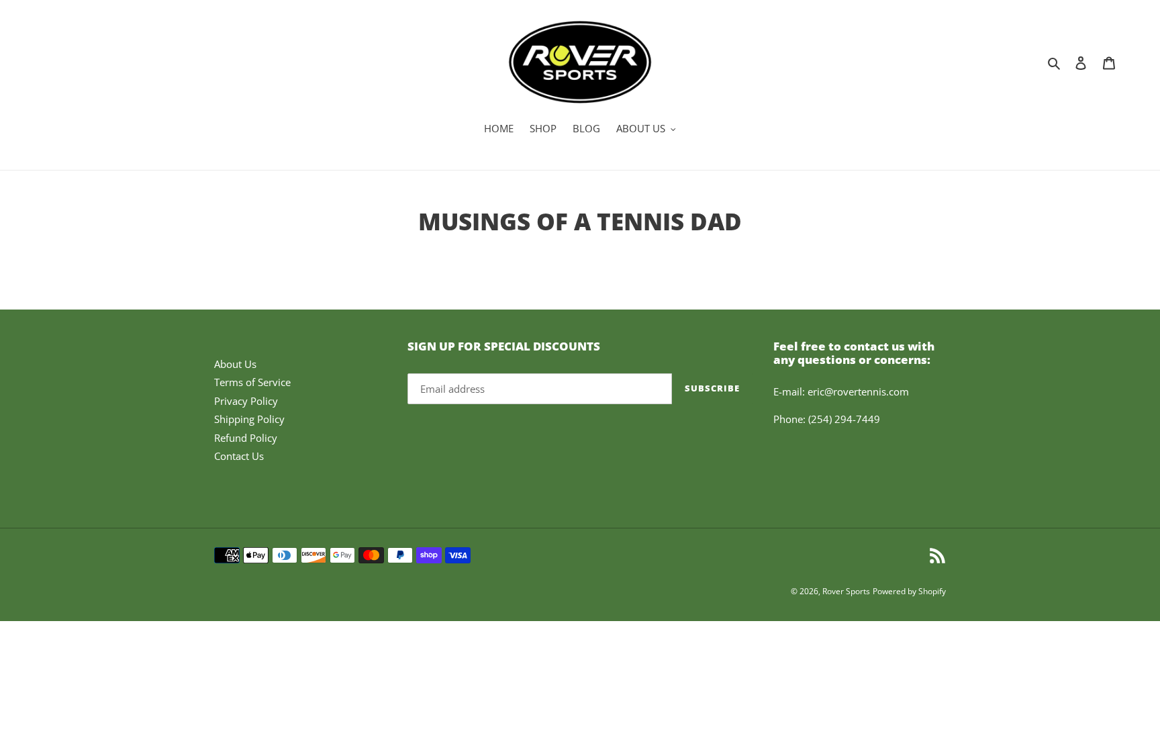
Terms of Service (252, 382)
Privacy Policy (246, 401)
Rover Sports (846, 591)
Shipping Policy (249, 419)
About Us (235, 364)
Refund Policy (245, 437)
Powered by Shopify (909, 591)
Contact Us (239, 456)
